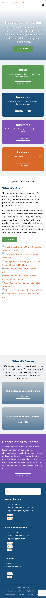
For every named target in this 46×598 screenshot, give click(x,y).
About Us (9, 239)
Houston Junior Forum (23, 22)
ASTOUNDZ (18, 595)
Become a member (23, 111)
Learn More (23, 138)
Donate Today (23, 84)
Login (8, 563)
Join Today (23, 49)
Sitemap (38, 595)
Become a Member (13, 566)
